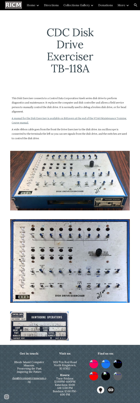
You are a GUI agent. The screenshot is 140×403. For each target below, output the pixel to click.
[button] (135, 5)
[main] (70, 50)
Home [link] (31, 5)
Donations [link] (105, 5)
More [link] (121, 5)
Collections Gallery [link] (76, 5)
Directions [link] (51, 5)
